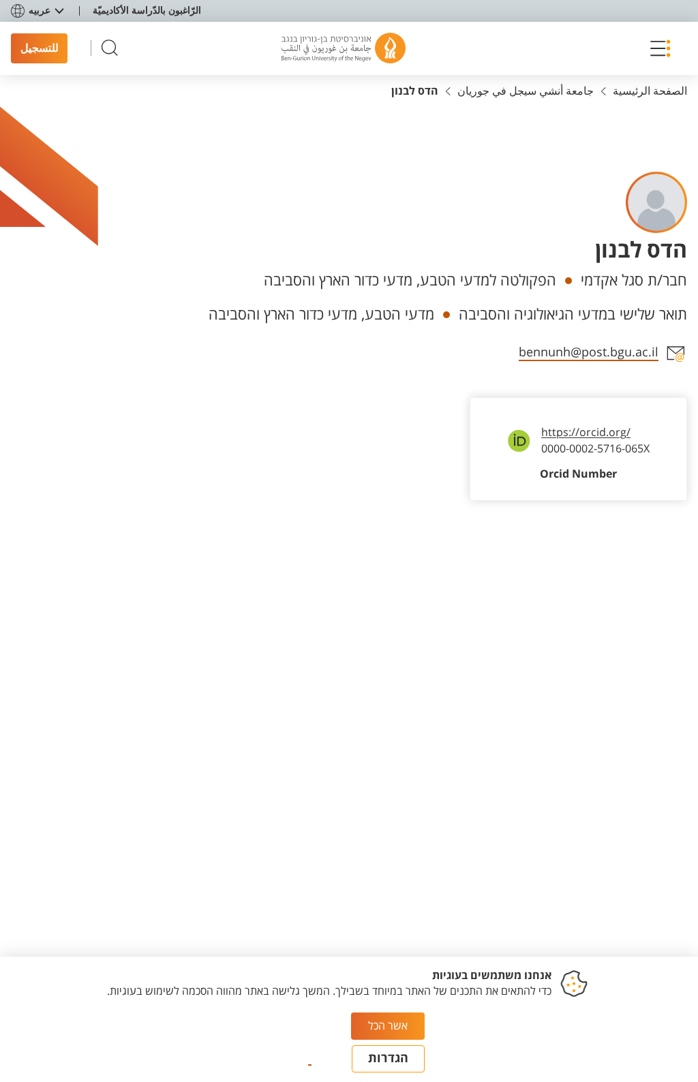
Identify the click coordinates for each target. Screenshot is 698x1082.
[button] (656, 48)
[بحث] (109, 48)
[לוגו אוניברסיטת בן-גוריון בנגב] (344, 48)
